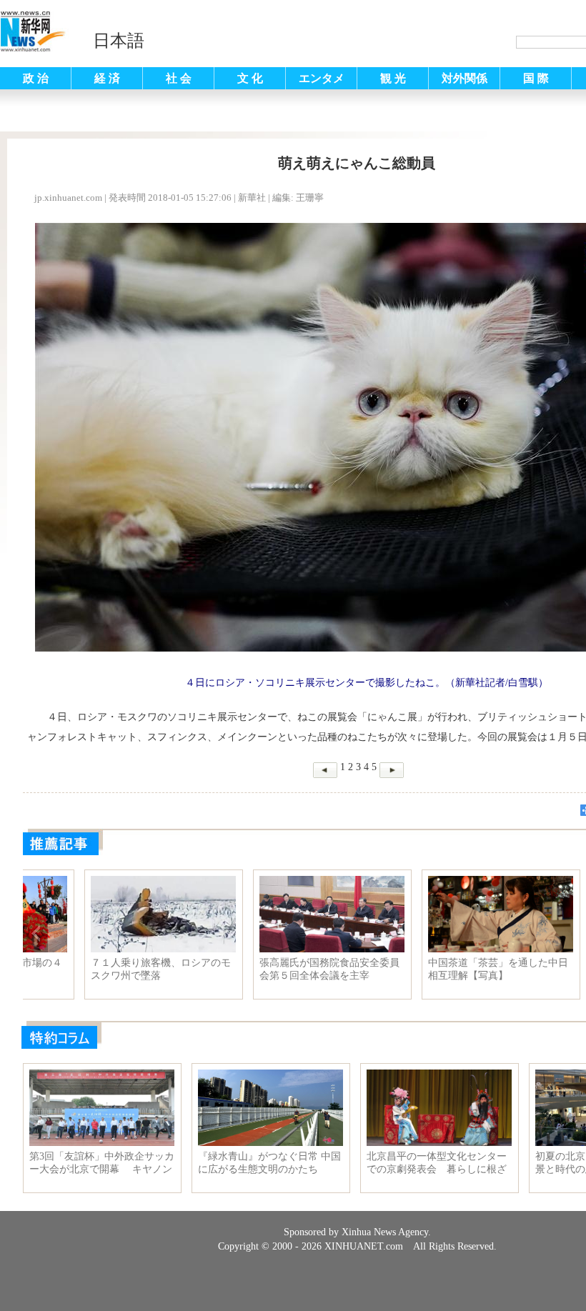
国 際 (536, 78)
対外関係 (464, 78)
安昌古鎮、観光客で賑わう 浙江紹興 (269, 969)
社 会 (179, 78)
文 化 (250, 78)
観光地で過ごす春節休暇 (86, 962)
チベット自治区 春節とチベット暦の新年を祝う (438, 969)
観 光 (393, 78)
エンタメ (321, 78)
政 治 (36, 78)
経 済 (107, 78)
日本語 (118, 40)
